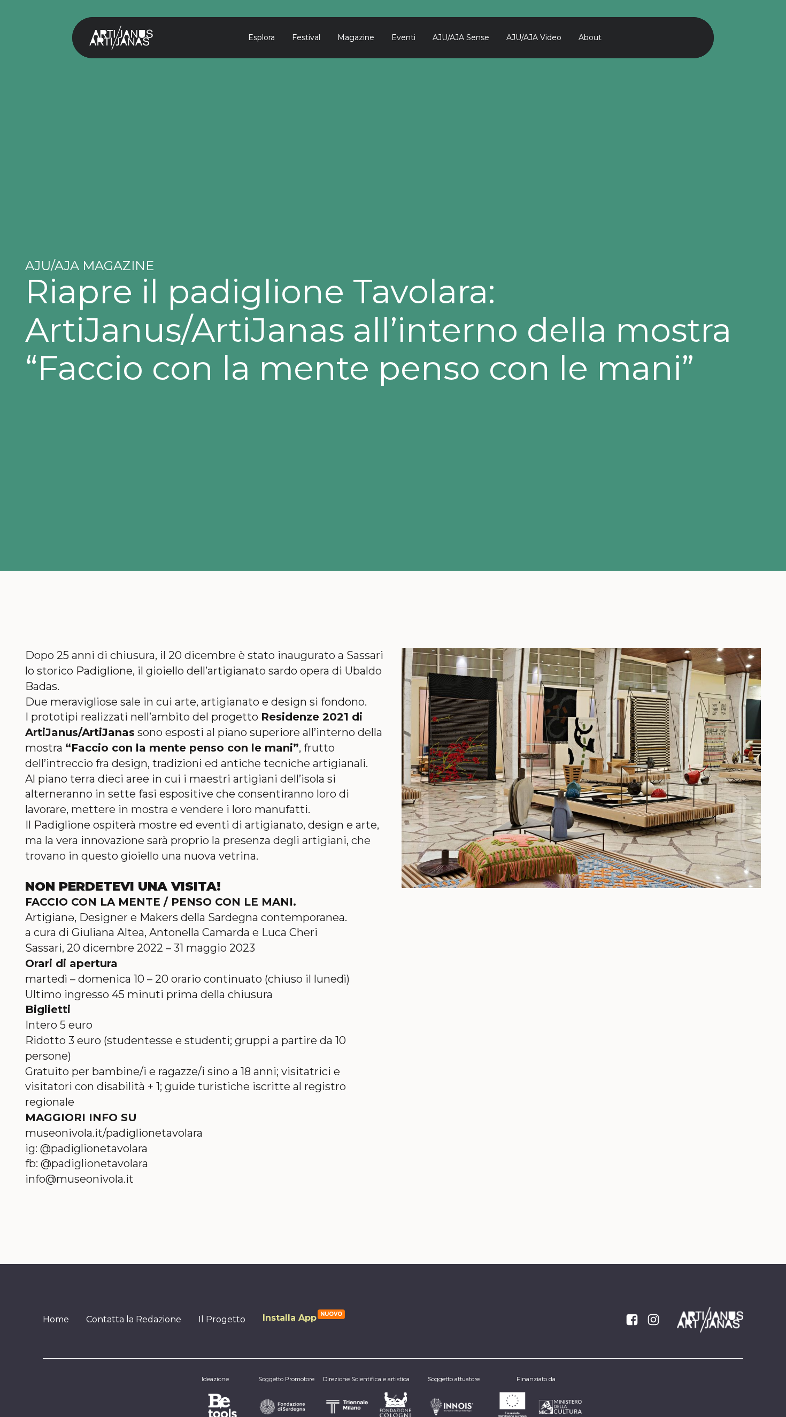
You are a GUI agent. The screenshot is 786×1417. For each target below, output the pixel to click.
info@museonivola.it (79, 1179)
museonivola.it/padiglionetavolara (114, 1133)
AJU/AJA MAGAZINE (89, 265)
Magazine (355, 37)
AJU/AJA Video (533, 37)
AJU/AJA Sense (461, 37)
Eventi (403, 37)
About (590, 37)
